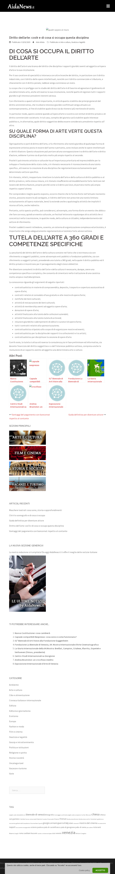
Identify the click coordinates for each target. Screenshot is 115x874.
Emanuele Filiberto (53, 819)
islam (71, 823)
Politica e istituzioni (19, 747)
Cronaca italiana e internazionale (25, 700)
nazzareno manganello (23, 827)
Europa (12, 721)
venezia (68, 832)
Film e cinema (15, 731)
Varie (11, 773)
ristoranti (97, 827)
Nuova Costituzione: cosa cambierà (32, 633)
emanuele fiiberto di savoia (38, 819)
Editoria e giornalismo (20, 710)
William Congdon (81, 833)
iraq (66, 823)
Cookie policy (84, 870)
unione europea (47, 833)
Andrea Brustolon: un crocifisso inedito (34, 659)
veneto (59, 833)
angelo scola (13, 815)
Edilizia (12, 705)
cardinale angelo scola (68, 815)
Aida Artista (40, 42)
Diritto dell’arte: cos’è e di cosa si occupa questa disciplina (36, 525)
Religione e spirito (18, 752)
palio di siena (80, 827)
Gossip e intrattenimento (21, 742)
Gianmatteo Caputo (36, 823)
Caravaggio (57, 815)
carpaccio (78, 815)
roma (21, 833)
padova (40, 827)
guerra (61, 823)
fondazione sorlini (84, 819)
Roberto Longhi (14, 833)
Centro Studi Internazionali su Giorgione (35, 656)
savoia (40, 833)
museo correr (102, 823)
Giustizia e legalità (78, 42)
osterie (34, 827)
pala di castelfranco (52, 827)
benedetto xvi (21, 815)
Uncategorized (16, 763)
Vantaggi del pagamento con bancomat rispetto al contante (38, 531)
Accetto (100, 870)
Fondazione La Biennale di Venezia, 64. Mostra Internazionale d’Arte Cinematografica (57, 644)
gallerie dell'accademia (23, 823)
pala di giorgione (68, 827)
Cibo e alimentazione (19, 695)
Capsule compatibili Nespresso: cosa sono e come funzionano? (46, 636)
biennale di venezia (36, 814)
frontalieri (94, 819)
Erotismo (13, 716)
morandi (76, 823)
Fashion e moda (16, 726)
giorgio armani (50, 823)
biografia (50, 814)
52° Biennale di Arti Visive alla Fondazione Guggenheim (41, 640)
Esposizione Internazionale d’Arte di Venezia (36, 663)
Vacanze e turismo (18, 768)
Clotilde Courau (25, 819)
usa (53, 833)
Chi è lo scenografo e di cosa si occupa (27, 515)
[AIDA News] (21, 5)
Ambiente (14, 684)
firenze (63, 818)
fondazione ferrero (72, 819)
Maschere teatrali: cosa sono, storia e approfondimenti (35, 510)
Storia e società (16, 757)
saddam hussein (30, 833)
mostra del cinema (88, 823)
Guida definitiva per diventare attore (85, 414)
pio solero (90, 827)
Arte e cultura (65, 42)
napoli (12, 827)
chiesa (95, 814)
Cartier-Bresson (86, 815)
